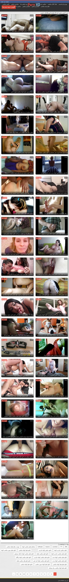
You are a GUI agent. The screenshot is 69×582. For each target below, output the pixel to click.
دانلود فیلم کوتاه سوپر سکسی (42, 564)
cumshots (55, 546)
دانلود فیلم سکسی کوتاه (43, 554)
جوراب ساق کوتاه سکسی (13, 546)
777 (61, 546)
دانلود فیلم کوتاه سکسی (27, 564)
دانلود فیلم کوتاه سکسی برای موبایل (58, 568)
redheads (40, 546)
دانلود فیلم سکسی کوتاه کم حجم (41, 561)
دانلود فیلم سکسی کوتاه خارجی (42, 557)
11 (20, 574)
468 (66, 546)
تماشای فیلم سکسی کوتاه (28, 546)
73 (17, 574)
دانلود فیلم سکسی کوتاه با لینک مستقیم (24, 554)
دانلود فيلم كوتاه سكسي (25, 550)
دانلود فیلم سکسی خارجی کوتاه (59, 554)
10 (24, 574)
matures (47, 546)
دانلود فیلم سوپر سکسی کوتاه (8, 550)
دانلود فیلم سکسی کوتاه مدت (59, 561)
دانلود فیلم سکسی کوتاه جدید (59, 557)
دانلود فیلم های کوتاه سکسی (60, 564)
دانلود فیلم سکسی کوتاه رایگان (23, 557)
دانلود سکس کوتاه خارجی (45, 550)
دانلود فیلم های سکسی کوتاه (24, 561)
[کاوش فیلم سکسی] (27, 7)
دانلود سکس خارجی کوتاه (60, 550)
